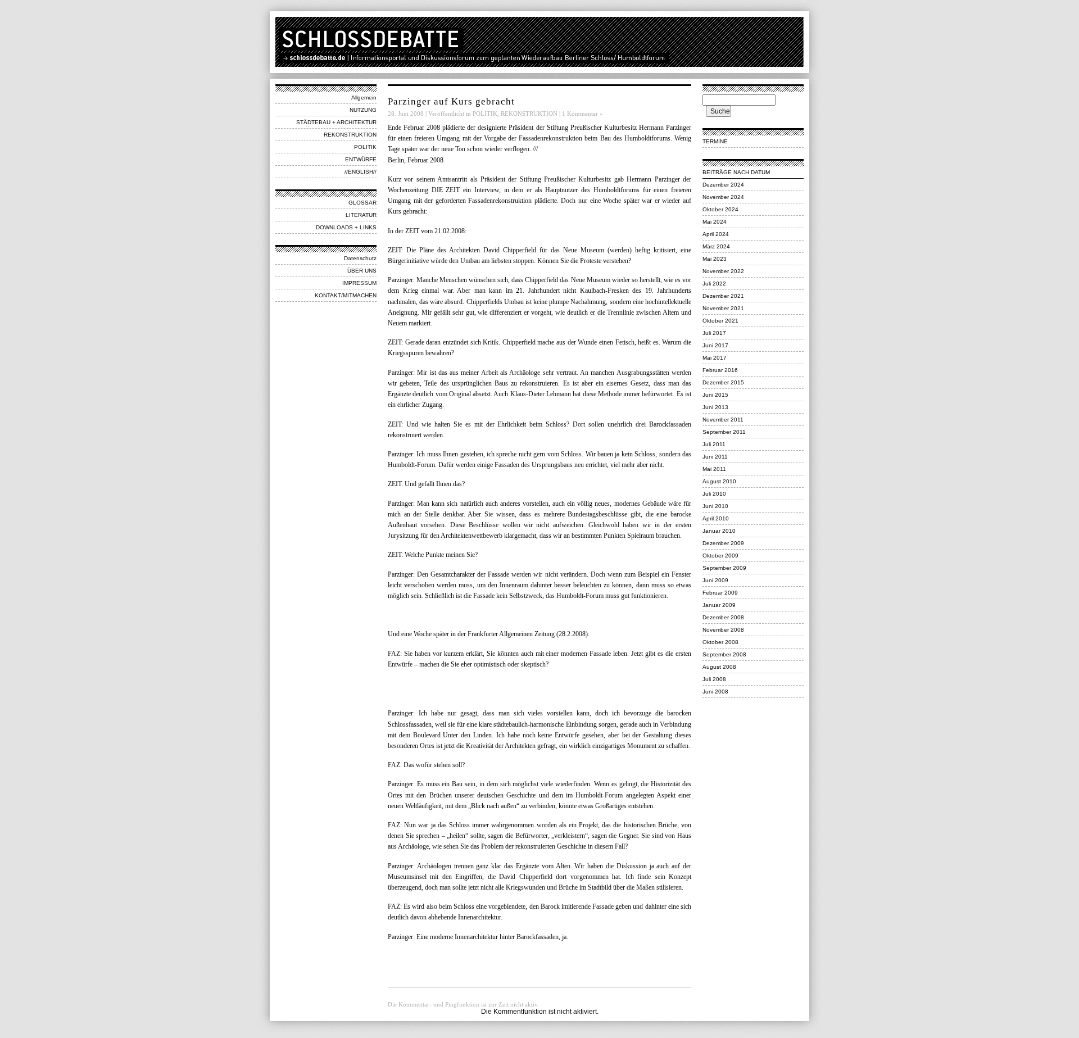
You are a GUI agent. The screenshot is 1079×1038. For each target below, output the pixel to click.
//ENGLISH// (360, 172)
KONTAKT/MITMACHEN (346, 295)
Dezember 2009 (723, 543)
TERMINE (715, 141)
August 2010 (719, 481)
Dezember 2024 (723, 185)
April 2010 (715, 518)
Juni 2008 (715, 691)
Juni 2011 (715, 457)
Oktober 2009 (720, 555)
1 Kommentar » (582, 113)
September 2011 (724, 432)
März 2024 (716, 246)
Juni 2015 (715, 395)
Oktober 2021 (720, 321)
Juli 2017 (714, 333)
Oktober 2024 (720, 209)
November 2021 (723, 308)
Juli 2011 (714, 444)
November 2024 (723, 197)
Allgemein (364, 97)
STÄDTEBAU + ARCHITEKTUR (336, 122)
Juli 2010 (714, 494)
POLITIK (365, 147)
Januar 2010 (719, 531)
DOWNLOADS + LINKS (346, 227)
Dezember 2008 (723, 617)
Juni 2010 (715, 506)
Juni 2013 (715, 407)
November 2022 (723, 271)
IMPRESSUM (359, 283)
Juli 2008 (714, 679)
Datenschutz (360, 258)
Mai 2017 (714, 358)
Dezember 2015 (723, 382)
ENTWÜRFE (361, 159)
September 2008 (724, 654)
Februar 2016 (720, 370)
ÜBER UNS (362, 271)
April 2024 (715, 234)
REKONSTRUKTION (350, 135)
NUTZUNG (363, 110)
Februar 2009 (720, 593)
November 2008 (723, 630)
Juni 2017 (715, 345)
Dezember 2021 (723, 296)
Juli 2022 (714, 283)
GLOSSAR (362, 203)
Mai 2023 (714, 259)
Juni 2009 (715, 580)
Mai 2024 (714, 222)
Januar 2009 (719, 605)
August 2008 (719, 667)
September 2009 (724, 568)
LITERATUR (361, 215)
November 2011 (722, 419)
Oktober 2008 (720, 642)
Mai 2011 (714, 469)
